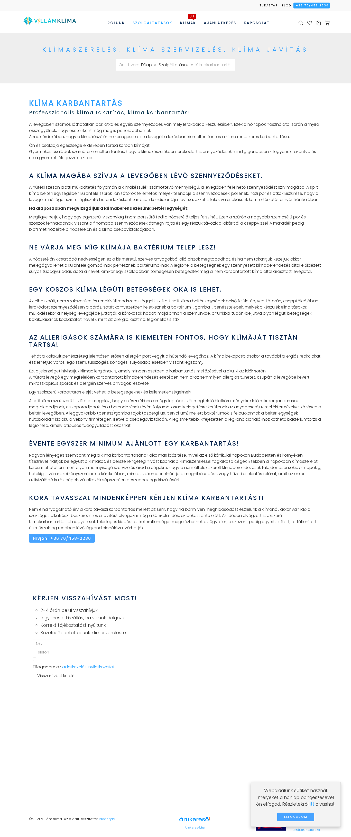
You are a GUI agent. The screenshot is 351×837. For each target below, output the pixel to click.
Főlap (146, 65)
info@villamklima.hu (54, 771)
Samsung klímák (200, 777)
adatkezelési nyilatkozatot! (89, 667)
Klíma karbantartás (128, 764)
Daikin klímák (196, 757)
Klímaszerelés (122, 757)
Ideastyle (107, 819)
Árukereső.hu (195, 827)
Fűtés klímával (123, 771)
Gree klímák (195, 751)
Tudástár (269, 5)
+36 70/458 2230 (312, 5)
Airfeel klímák (197, 764)
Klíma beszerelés (126, 751)
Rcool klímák (196, 744)
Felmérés (118, 744)
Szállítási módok (50, 780)
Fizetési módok (48, 787)
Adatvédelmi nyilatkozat (133, 777)
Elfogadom (295, 817)
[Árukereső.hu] (194, 821)
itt (312, 804)
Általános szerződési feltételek (139, 784)
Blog (286, 5)
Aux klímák (194, 771)
